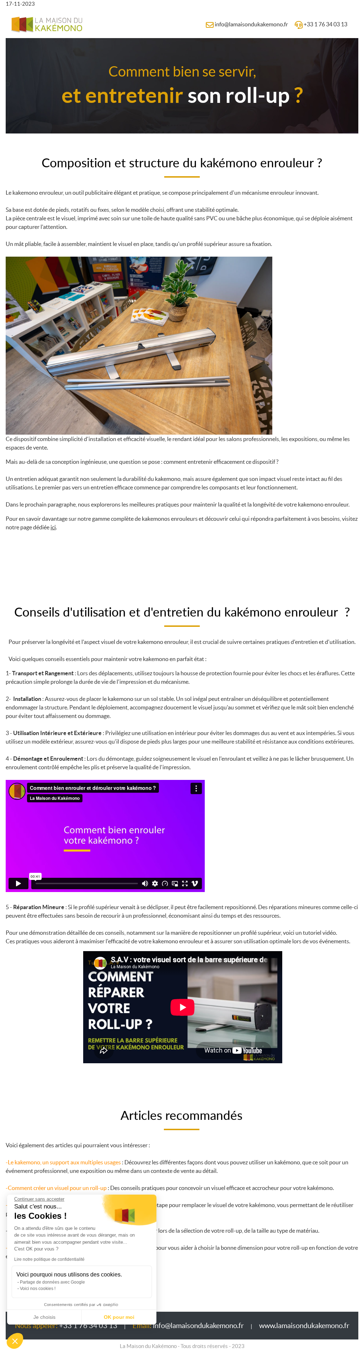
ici (53, 527)
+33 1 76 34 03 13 (66, 1326)
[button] (14, 1340)
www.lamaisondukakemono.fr (304, 1326)
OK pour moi (119, 1317)
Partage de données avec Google (52, 1282)
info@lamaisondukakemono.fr (188, 1326)
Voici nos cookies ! (37, 1288)
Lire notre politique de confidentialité (49, 1259)
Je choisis (44, 1317)
